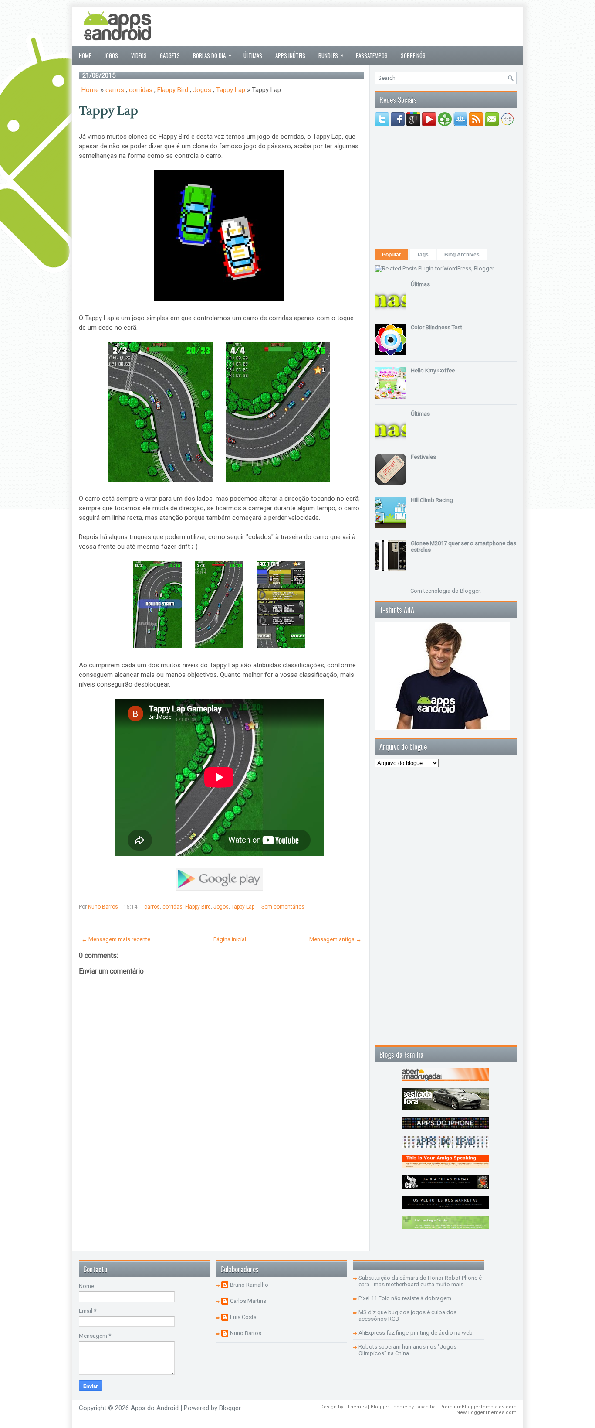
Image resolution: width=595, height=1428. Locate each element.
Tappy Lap (230, 90)
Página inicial (229, 939)
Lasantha (425, 1407)
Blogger (470, 591)
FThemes (356, 1407)
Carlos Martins (248, 1301)
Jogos (111, 55)
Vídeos (139, 55)
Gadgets (170, 55)
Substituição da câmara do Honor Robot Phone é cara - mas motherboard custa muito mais (420, 1281)
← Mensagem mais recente (115, 939)
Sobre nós (413, 55)
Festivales (423, 457)
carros (114, 90)
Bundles (331, 55)
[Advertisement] (358, 26)
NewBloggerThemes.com (486, 1412)
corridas (140, 90)
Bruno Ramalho (249, 1284)
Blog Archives (462, 255)
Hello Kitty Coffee (433, 370)
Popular (391, 255)
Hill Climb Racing (432, 500)
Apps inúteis (290, 55)
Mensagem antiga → (335, 939)
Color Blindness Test (436, 327)
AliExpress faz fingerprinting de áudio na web (415, 1332)
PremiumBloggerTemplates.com (478, 1407)
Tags (423, 255)
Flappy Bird (172, 90)
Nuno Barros (245, 1333)
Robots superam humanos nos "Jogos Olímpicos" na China (407, 1349)
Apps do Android (155, 1408)
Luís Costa (243, 1317)
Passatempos (372, 55)
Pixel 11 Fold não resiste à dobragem (404, 1298)
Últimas (252, 55)
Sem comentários (282, 907)
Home (85, 55)
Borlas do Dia (212, 55)
